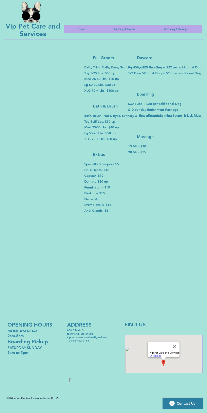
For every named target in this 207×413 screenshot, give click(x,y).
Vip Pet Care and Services (33, 30)
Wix (57, 398)
